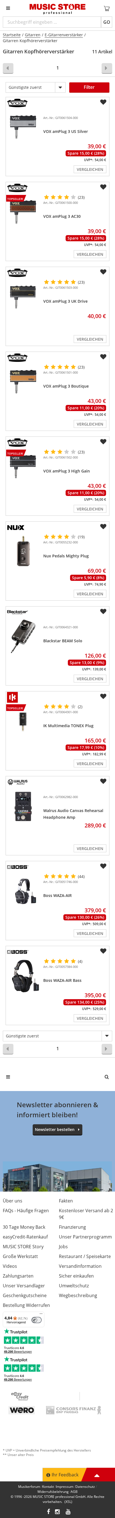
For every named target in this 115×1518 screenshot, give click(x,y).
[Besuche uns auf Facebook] (48, 1512)
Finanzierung (72, 1227)
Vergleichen (90, 169)
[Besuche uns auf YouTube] (68, 1512)
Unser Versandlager (24, 1286)
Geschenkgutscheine (25, 1295)
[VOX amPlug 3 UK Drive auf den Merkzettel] (103, 272)
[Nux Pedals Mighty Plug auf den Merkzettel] (103, 526)
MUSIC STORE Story (23, 1246)
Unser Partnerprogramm (85, 1237)
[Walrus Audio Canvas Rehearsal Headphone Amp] (23, 806)
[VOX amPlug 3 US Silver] (23, 127)
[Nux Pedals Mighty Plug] (23, 551)
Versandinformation (80, 1266)
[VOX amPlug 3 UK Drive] (23, 297)
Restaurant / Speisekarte (85, 1256)
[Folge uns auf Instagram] (58, 1512)
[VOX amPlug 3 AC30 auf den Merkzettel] (103, 187)
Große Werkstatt (20, 1256)
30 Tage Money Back (24, 1227)
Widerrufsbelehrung (53, 1491)
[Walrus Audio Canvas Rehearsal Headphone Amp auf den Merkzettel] (103, 781)
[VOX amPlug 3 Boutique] (23, 382)
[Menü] (41, 1315)
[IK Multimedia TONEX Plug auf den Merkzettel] (103, 696)
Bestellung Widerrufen (26, 1305)
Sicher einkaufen (76, 1276)
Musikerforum (29, 1486)
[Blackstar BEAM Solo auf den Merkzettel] (103, 611)
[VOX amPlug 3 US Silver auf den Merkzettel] (103, 102)
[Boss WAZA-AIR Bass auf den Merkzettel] (103, 951)
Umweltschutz (74, 1286)
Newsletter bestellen (55, 1129)
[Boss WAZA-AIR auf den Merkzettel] (103, 866)
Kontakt (48, 1486)
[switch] (37, 1320)
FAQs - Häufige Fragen (26, 1210)
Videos (10, 1266)
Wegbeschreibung (78, 1295)
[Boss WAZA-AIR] (23, 891)
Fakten (66, 1201)
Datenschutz (85, 1486)
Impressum (64, 1486)
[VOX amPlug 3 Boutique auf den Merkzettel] (103, 357)
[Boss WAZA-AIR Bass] (23, 976)
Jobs (63, 1246)
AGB (74, 1491)
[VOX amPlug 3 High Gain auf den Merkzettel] (103, 442)
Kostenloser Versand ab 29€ (86, 1213)
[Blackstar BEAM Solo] (23, 636)
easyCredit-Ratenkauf (25, 1237)
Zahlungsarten (18, 1276)
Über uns (12, 1201)
